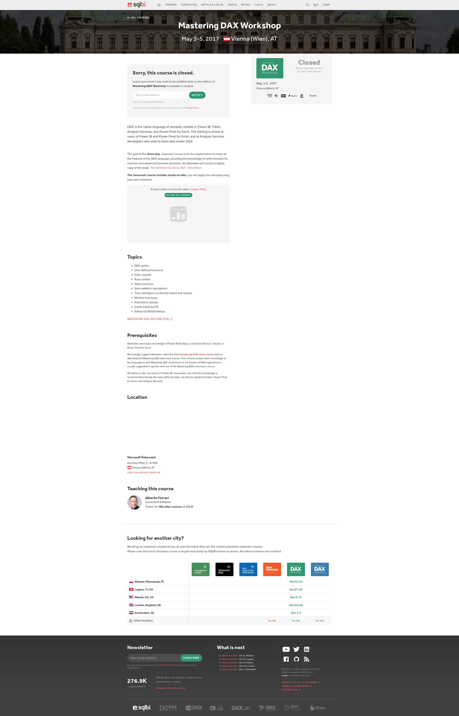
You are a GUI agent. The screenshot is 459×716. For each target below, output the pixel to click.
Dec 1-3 (296, 613)
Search (307, 5)
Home (159, 5)
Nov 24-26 (296, 605)
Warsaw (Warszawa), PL (148, 581)
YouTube (287, 649)
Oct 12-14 (295, 581)
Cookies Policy (198, 189)
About (271, 4)
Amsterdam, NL (143, 613)
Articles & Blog (212, 4)
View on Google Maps (142, 472)
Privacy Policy (165, 665)
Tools (258, 4)
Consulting (189, 4)
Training (171, 4)
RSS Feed (307, 659)
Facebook (287, 659)
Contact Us (290, 689)
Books (245, 4)
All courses (140, 17)
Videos (232, 4)
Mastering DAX (229, 655)
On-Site (272, 620)
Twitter (297, 649)
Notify (197, 95)
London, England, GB (147, 605)
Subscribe (191, 658)
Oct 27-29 (295, 589)
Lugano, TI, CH (143, 589)
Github (297, 659)
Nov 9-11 (296, 597)
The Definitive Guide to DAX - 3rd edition (175, 168)
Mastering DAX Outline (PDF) (148, 319)
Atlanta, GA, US (143, 597)
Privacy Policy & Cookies (299, 682)
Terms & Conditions (295, 686)
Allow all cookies (178, 195)
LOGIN (326, 4)
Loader (285, 675)
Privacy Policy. (192, 108)
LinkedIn (307, 649)
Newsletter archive (169, 688)
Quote (313, 95)
